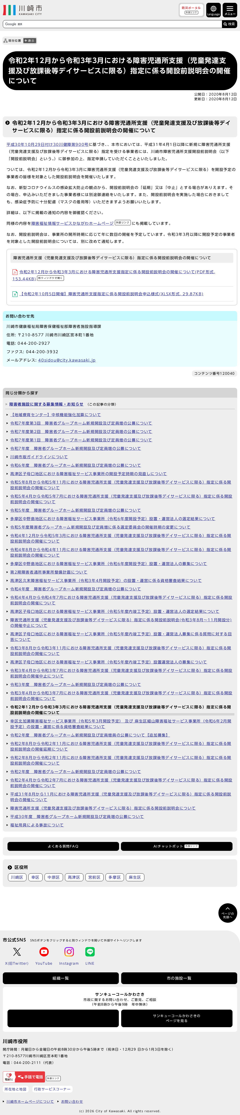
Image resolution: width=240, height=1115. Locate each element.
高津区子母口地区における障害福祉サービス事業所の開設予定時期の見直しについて (88, 474)
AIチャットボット (176, 846)
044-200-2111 (27, 1062)
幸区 (35, 877)
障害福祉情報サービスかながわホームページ (80, 223)
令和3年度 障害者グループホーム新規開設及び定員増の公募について (75, 684)
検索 (231, 24)
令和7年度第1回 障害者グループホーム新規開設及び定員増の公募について (81, 440)
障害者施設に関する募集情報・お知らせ (46, 404)
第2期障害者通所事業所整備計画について (48, 572)
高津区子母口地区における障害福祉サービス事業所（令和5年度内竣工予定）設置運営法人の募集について (108, 662)
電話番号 (63, 1018)
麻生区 (135, 877)
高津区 (74, 877)
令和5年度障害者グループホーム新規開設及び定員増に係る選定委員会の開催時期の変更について (100, 527)
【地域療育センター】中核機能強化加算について (55, 415)
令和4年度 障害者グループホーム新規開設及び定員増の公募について (75, 589)
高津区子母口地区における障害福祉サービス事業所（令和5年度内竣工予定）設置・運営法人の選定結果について (115, 611)
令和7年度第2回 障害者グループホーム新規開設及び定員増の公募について (81, 431)
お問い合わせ (72, 1101)
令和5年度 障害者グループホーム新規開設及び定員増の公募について (75, 510)
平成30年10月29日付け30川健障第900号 (48, 144)
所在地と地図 (16, 1089)
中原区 (54, 877)
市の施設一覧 (179, 978)
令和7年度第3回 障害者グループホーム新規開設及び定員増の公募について (81, 423)
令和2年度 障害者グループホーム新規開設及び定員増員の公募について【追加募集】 (90, 735)
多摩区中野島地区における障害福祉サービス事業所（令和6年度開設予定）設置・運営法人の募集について (108, 564)
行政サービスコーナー (52, 1089)
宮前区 (94, 877)
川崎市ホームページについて (30, 1101)
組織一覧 (60, 978)
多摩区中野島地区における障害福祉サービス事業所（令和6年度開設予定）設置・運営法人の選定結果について (112, 519)
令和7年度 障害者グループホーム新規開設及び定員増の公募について (75, 448)
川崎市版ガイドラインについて (39, 457)
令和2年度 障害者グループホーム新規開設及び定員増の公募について (75, 772)
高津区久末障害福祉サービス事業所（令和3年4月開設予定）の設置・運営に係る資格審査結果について (106, 580)
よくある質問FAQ (63, 846)
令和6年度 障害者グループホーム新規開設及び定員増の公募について (75, 465)
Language (213, 14)
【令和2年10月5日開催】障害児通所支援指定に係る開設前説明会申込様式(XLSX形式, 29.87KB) (111, 294)
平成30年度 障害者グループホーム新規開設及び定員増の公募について (77, 817)
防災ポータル (191, 9)
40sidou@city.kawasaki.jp (67, 360)
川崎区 (17, 877)
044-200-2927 (34, 343)
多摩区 (115, 877)
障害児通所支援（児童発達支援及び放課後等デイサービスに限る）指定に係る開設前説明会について (103, 808)
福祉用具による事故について (37, 825)
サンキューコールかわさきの (177, 1018)
